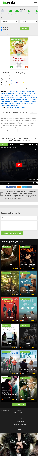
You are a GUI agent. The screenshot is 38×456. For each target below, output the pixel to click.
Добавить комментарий (12, 233)
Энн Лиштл (16, 101)
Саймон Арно (5, 105)
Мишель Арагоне (6, 103)
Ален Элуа (4, 99)
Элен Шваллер (23, 101)
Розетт (35, 97)
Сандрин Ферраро (12, 99)
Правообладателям (19, 424)
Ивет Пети (21, 99)
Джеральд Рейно (14, 105)
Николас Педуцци (16, 103)
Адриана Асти (17, 91)
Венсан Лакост (5, 97)
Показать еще (19, 404)
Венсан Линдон (11, 95)
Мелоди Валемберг (15, 97)
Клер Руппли (32, 101)
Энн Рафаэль (8, 101)
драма (7, 85)
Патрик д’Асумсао (26, 91)
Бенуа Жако (11, 81)
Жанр (3, 18)
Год (2, 9)
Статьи (19, 427)
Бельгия (20, 83)
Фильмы (5, 27)
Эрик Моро (28, 99)
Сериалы (5, 29)
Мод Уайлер (29, 95)
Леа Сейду (9, 91)
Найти (24, 28)
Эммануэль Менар (27, 103)
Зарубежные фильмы (13, 107)
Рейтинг (23, 9)
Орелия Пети (28, 93)
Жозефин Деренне (26, 97)
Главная (19, 429)
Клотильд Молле (21, 95)
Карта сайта (20, 421)
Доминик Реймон (13, 93)
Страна (22, 18)
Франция (13, 83)
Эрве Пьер (21, 93)
